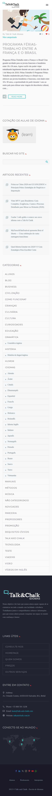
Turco (10, 470)
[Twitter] (23, 771)
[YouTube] (33, 771)
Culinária (11, 312)
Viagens (10, 557)
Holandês (11, 419)
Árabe (10, 379)
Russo (10, 458)
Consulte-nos (14, 646)
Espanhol (11, 396)
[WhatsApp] (36, 771)
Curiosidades (14, 324)
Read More (16, 96)
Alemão (11, 373)
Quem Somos (13, 659)
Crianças (11, 305)
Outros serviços (16, 672)
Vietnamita (12, 475)
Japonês (11, 436)
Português (12, 453)
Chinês (10, 385)
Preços (10, 665)
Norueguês (12, 441)
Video (8, 563)
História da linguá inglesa (18, 355)
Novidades (12, 507)
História (10, 349)
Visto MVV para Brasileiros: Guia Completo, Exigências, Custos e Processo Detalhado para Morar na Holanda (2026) (27, 204)
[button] (4, 96)
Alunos (10, 274)
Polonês (11, 447)
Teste (8, 551)
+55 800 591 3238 (19, 707)
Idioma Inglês (13, 424)
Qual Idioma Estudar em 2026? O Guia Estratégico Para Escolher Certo (26, 248)
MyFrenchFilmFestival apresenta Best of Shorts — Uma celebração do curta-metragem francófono (27, 233)
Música (9, 494)
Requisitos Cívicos (17, 532)
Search (46, 161)
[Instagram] (26, 771)
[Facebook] (16, 771)
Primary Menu (47, 5)
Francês (11, 402)
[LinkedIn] (19, 771)
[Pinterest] (29, 771)
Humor (9, 361)
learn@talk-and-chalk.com (22, 711)
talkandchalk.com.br (22, 715)
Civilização (12, 293)
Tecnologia (12, 544)
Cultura (10, 318)
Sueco (10, 464)
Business (10, 287)
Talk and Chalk (14, 538)
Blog (8, 280)
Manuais (10, 481)
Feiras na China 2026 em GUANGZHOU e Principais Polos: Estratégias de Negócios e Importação (28, 187)
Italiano (11, 430)
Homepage (12, 653)
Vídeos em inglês (16, 570)
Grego (10, 407)
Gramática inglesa (15, 343)
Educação (11, 331)
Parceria (11, 513)
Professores (13, 519)
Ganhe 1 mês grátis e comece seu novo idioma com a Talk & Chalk (26, 218)
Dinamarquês (13, 390)
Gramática (11, 337)
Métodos (11, 488)
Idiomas (10, 367)
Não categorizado (10, 37)
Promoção (12, 525)
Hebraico (11, 413)
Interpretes (38, 780)
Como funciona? (15, 299)
